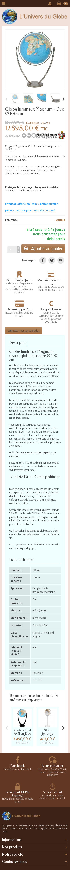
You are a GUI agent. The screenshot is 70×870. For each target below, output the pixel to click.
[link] (42, 260)
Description (18, 342)
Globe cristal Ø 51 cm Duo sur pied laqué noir (22, 735)
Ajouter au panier (47, 248)
